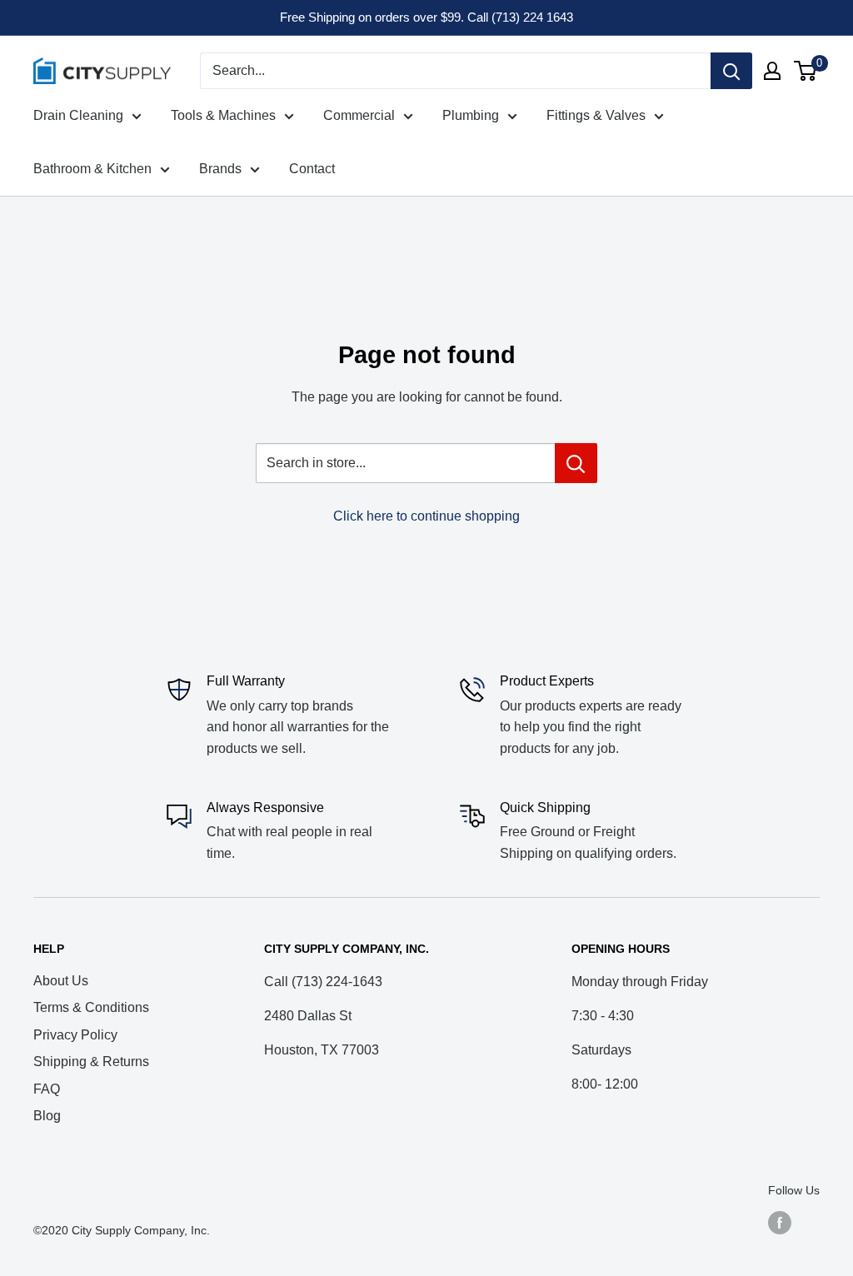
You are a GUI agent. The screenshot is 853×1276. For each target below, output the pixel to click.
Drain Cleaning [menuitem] (78, 115)
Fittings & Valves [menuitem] (596, 115)
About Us (60, 981)
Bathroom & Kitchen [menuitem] (92, 169)
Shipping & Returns (91, 1061)
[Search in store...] (576, 463)
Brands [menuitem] (220, 169)
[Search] (731, 70)
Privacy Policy (75, 1035)
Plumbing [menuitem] (470, 115)
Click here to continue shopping (426, 516)
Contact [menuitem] (312, 169)
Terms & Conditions (91, 1007)
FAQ (46, 1089)
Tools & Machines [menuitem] (223, 115)
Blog (47, 1116)
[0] (806, 71)
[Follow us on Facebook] (779, 1222)
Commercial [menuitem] (359, 115)
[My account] (772, 71)
